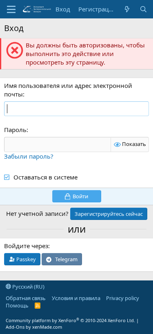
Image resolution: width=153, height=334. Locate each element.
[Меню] (11, 9)
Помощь (17, 305)
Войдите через (26, 246)
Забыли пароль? (28, 156)
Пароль (15, 130)
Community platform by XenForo (70, 320)
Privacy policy (122, 298)
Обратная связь (26, 298)
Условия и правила (76, 298)
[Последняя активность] (127, 9)
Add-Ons (15, 327)
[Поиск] (143, 9)
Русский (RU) (27, 286)
